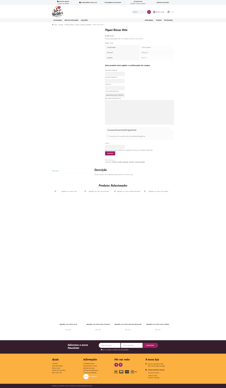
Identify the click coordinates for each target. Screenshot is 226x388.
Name (107, 143)
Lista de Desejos (57, 366)
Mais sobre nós (57, 372)
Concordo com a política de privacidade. (127, 136)
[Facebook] (116, 365)
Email (111, 77)
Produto (112, 91)
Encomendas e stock (90, 366)
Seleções (84, 20)
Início (55, 24)
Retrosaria (168, 20)
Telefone (108, 84)
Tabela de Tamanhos (59, 370)
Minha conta (160, 12)
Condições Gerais (88, 363)
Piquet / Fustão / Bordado (83, 24)
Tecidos (159, 20)
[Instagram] (121, 365)
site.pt (90, 385)
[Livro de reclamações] (97, 376)
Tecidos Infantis (69, 24)
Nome (111, 70)
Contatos (55, 363)
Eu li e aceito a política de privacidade (116, 350)
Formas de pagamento (90, 370)
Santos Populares (71, 20)
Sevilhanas (149, 20)
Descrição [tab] (55, 171)
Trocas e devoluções (90, 372)
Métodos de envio (89, 368)
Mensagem (113, 98)
